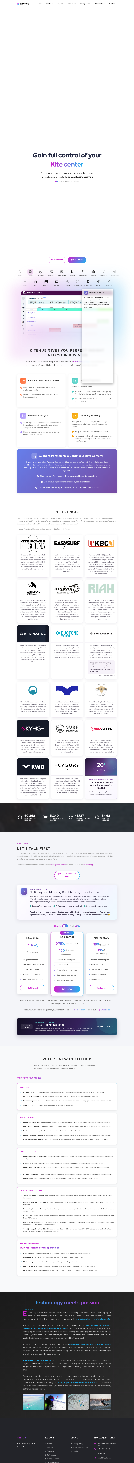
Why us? (60, 4)
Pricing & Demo (85, 4)
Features (49, 4)
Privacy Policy (77, 1444)
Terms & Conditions (80, 1447)
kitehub (24, 4)
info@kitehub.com (58, 865)
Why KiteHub (58, 260)
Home (40, 4)
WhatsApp (89, 865)
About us (111, 4)
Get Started (78, 260)
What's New (99, 4)
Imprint (75, 1451)
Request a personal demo (68, 875)
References (71, 4)
